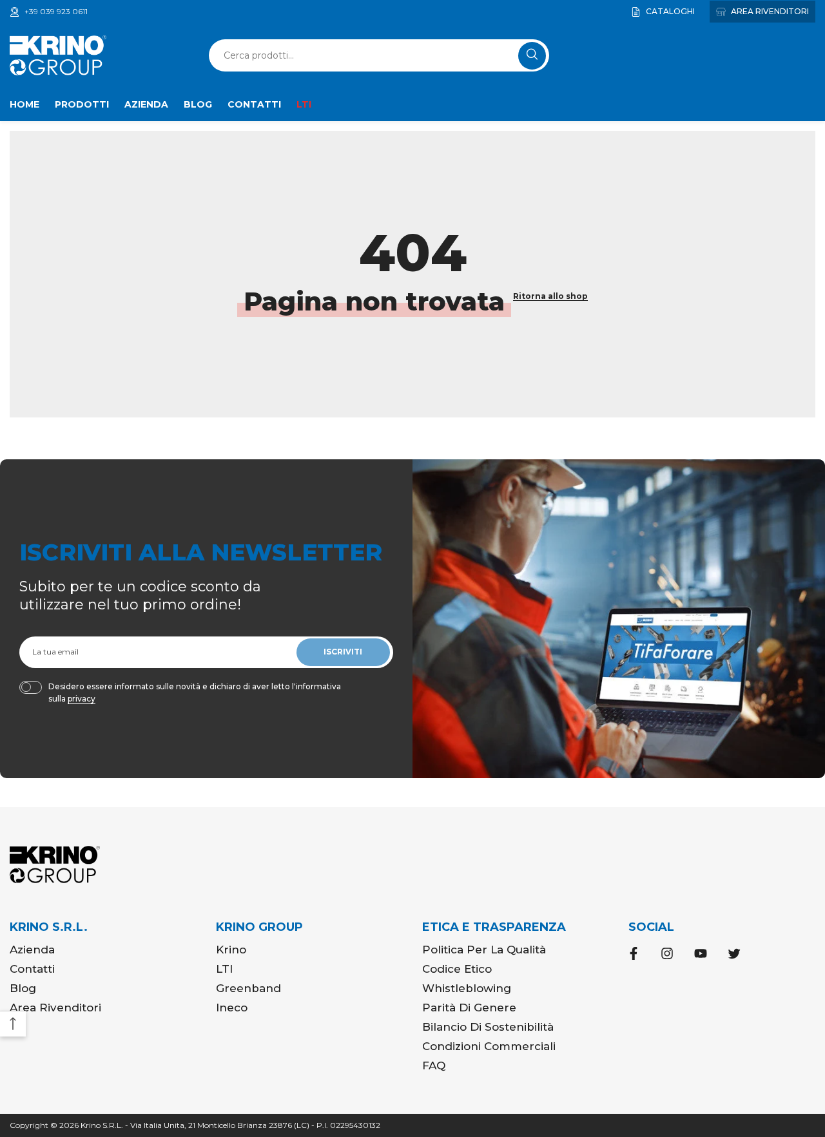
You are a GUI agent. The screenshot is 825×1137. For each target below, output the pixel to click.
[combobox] (365, 55)
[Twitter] (734, 953)
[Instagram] (667, 953)
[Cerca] (379, 55)
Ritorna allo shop (550, 296)
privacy (81, 698)
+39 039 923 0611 (56, 11)
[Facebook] (633, 953)
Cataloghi (669, 11)
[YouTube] (700, 953)
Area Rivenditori (769, 11)
